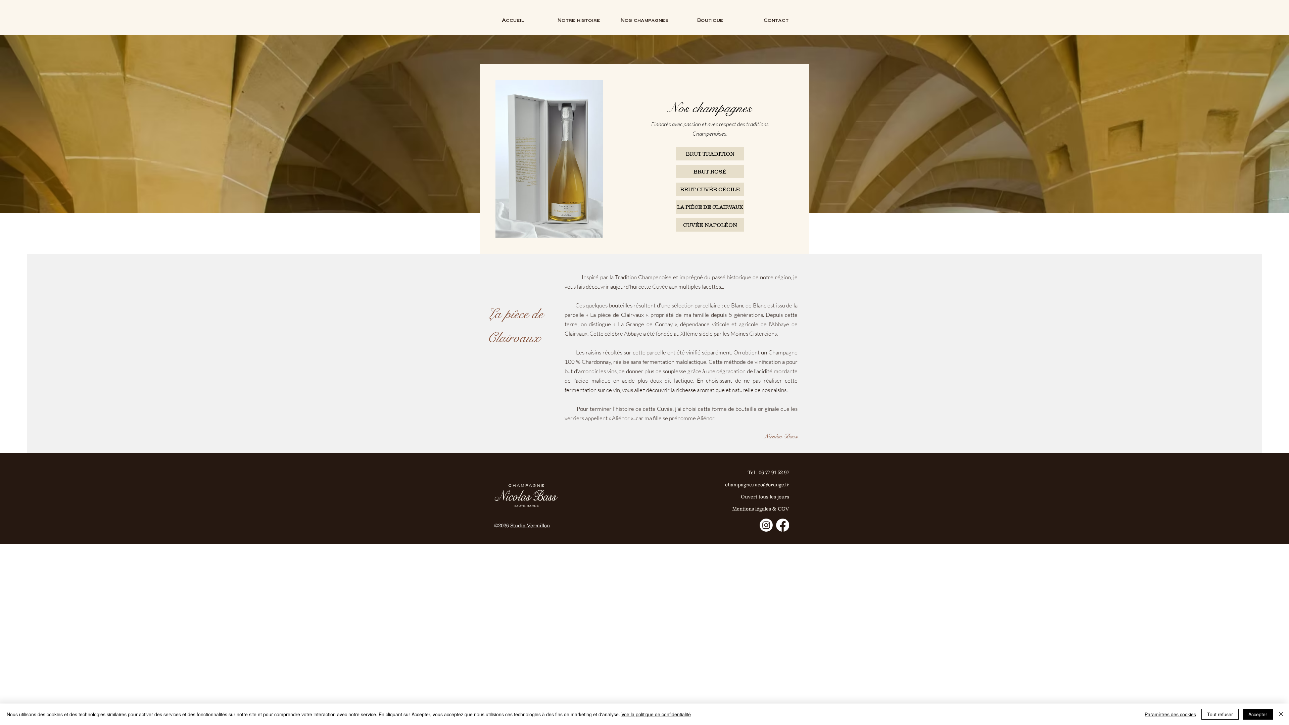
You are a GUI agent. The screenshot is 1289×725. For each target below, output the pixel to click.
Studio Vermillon (530, 525)
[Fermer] (1281, 714)
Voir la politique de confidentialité (656, 714)
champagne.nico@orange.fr (757, 484)
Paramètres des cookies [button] (1170, 714)
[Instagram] (766, 525)
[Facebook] (782, 525)
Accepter (1257, 714)
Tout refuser (1220, 714)
